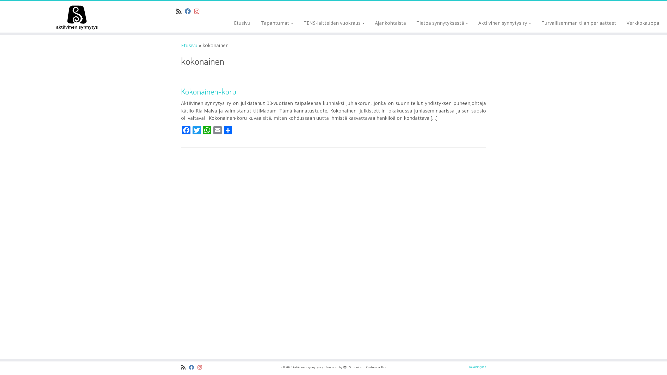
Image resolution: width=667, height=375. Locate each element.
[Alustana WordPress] (345, 366)
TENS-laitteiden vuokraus (333, 23)
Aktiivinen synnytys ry (503, 23)
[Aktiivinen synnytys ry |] (77, 17)
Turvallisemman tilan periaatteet (578, 23)
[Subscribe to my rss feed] (180, 11)
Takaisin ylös (477, 367)
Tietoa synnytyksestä (440, 23)
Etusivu (242, 23)
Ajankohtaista (390, 23)
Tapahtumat (276, 23)
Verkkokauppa (643, 23)
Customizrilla (375, 367)
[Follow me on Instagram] (198, 11)
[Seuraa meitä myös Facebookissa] (189, 11)
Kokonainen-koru (208, 91)
